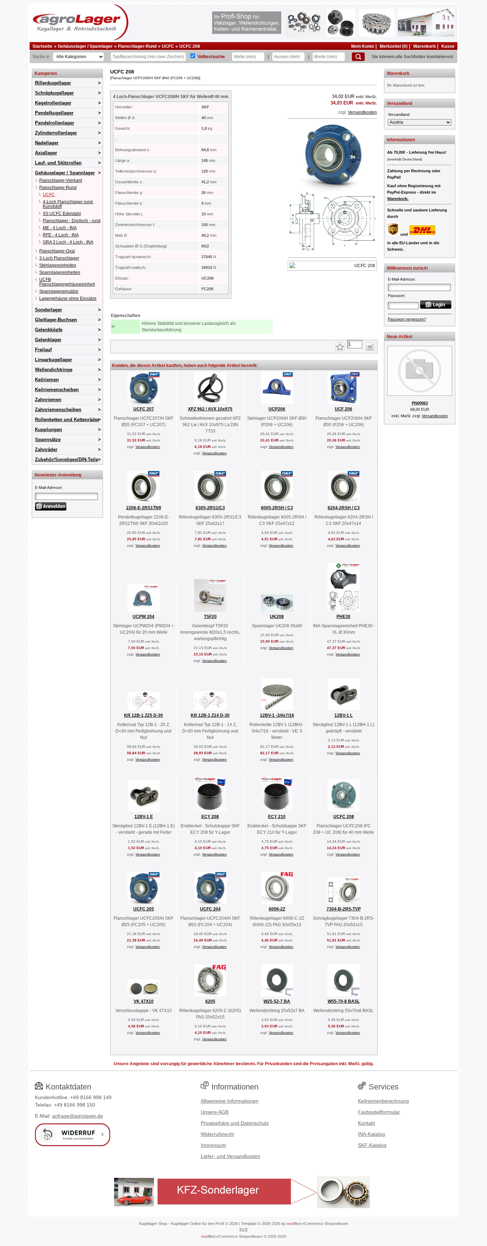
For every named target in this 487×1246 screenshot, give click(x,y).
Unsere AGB (215, 1112)
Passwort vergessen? (407, 319)
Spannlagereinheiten (59, 272)
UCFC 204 (210, 909)
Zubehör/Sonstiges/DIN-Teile (66, 459)
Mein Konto (362, 46)
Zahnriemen (48, 399)
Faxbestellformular (379, 1112)
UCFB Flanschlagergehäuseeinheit (67, 282)
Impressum (213, 1145)
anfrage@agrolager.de (77, 1116)
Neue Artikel (399, 336)
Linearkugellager (53, 359)
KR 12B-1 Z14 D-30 (210, 715)
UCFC (168, 46)
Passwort (396, 295)
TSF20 (210, 616)
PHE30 (343, 616)
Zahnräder (46, 449)
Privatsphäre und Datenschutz (235, 1123)
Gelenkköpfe (48, 329)
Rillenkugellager (53, 83)
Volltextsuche (211, 56)
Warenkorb (424, 46)
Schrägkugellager (54, 93)
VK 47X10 (144, 1001)
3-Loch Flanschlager (59, 258)
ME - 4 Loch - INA (60, 227)
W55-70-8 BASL (344, 1001)
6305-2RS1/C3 (210, 507)
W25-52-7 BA (276, 1001)
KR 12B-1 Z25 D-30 (143, 715)
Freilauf (43, 349)
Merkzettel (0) (393, 46)
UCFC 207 (143, 409)
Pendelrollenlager (54, 123)
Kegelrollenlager (53, 103)
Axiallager (46, 152)
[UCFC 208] (332, 251)
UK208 (277, 616)
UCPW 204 (143, 616)
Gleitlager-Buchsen (56, 319)
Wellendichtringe (53, 369)
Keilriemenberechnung (383, 1101)
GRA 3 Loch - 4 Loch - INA (68, 242)
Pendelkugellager (54, 113)
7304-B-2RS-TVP (344, 909)
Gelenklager (48, 339)
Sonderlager (48, 309)
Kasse (448, 46)
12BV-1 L (343, 715)
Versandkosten (362, 112)
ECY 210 (277, 816)
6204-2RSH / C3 (344, 507)
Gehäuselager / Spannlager (85, 46)
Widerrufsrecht (217, 1134)
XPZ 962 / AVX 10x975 (210, 409)
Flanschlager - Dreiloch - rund (72, 220)
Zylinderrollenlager (56, 133)
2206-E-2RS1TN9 (143, 507)
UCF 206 (343, 409)
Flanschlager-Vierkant (60, 180)
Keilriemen (47, 379)
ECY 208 (210, 816)
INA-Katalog (371, 1134)
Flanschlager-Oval (57, 251)
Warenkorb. (398, 198)
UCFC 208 (189, 46)
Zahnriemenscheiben (58, 409)
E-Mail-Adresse (48, 487)
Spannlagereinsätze (58, 291)
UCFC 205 (143, 909)
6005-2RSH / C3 (277, 507)
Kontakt (366, 1123)
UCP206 (276, 409)
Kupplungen (48, 429)
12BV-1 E (143, 816)
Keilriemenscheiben (57, 389)
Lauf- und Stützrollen (58, 162)
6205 (210, 1001)
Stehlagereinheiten (57, 265)
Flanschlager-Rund (137, 46)
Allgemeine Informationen (229, 1101)
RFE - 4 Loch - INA (61, 235)
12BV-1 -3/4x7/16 (277, 715)
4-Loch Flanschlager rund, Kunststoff (68, 204)
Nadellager (46, 142)
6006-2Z (277, 909)
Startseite (42, 46)
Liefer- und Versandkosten (230, 1156)
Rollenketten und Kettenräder (67, 419)
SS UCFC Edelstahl (62, 213)
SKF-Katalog (372, 1145)
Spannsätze (48, 439)
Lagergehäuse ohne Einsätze (68, 298)
